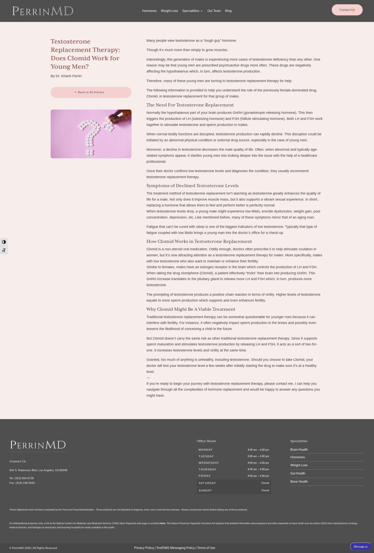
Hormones (149, 11)
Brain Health (299, 449)
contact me (284, 384)
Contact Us (347, 10)
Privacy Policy (144, 547)
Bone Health (299, 481)
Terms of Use (206, 547)
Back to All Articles (91, 92)
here (162, 523)
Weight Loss (169, 11)
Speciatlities (190, 11)
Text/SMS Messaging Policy (175, 547)
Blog (228, 11)
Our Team (214, 11)
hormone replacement (225, 389)
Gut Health (297, 473)
